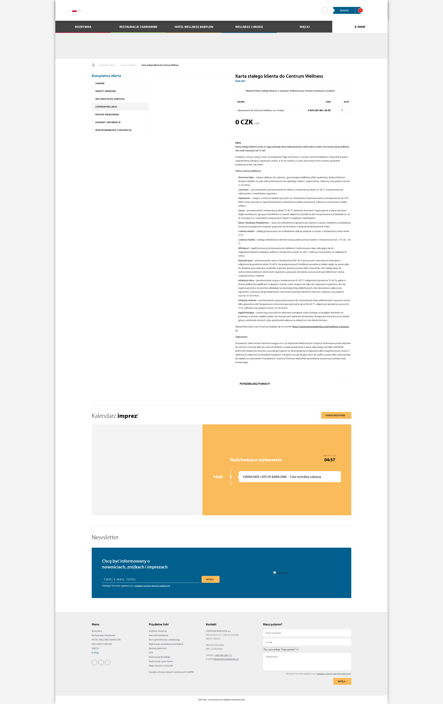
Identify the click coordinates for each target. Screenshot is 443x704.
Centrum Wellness (128, 65)
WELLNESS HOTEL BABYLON (109, 98)
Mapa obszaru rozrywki (161, 665)
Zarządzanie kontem (368, 10)
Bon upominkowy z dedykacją (113, 130)
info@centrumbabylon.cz (226, 659)
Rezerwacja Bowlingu (159, 656)
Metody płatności (158, 648)
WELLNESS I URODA (102, 643)
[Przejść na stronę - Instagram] (100, 10)
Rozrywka (97, 630)
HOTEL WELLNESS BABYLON (106, 639)
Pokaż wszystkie (335, 415)
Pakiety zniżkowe (105, 91)
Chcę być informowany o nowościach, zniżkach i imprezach (135, 564)
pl (79, 10)
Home (93, 65)
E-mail (307, 642)
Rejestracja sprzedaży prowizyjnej (166, 643)
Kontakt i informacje (108, 122)
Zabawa (100, 83)
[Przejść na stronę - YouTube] (107, 10)
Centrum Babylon (221, 10)
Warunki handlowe (158, 635)
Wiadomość (307, 661)
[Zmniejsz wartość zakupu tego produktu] (347, 112)
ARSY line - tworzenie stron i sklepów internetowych (221, 699)
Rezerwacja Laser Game (161, 661)
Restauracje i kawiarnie (103, 635)
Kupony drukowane (107, 114)
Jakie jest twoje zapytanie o (307, 649)
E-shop (95, 652)
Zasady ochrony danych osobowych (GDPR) (171, 672)
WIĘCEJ (95, 648)
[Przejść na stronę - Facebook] (92, 10)
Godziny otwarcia (158, 630)
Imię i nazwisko (307, 633)
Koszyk (350, 10)
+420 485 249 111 (223, 655)
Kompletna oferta (107, 65)
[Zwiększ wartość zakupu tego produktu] (347, 108)
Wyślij (210, 579)
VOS (151, 652)
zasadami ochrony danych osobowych (152, 585)
